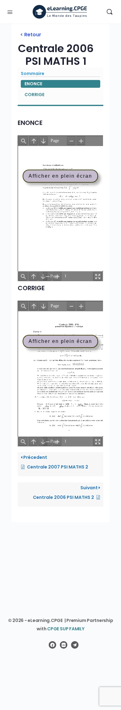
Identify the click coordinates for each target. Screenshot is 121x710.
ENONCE (33, 84)
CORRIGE (34, 94)
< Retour (30, 34)
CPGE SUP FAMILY (65, 629)
